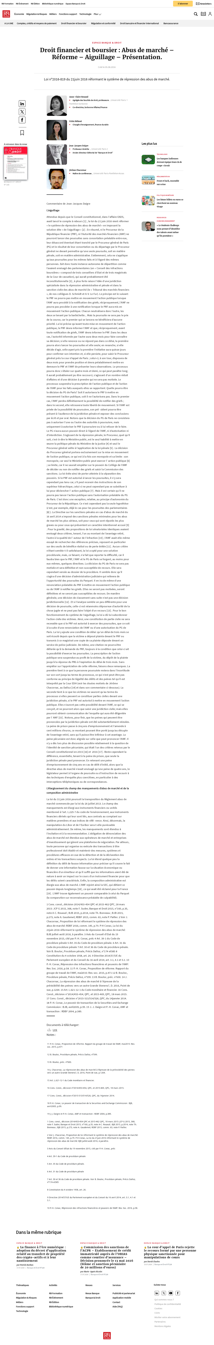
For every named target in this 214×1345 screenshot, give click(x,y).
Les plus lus (149, 143)
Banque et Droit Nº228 (35, 1267)
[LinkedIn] (157, 1293)
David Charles (152, 1261)
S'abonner (183, 3)
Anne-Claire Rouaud (78, 97)
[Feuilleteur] (203, 14)
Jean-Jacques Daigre (78, 146)
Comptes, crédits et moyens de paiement (36, 23)
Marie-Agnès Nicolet (91, 1271)
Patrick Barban (25, 1265)
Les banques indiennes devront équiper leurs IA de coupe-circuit (169, 162)
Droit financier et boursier (73, 23)
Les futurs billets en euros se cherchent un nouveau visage (170, 203)
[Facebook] (178, 1293)
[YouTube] (171, 1293)
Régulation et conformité (103, 23)
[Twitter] (164, 1293)
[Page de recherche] (196, 14)
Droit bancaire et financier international (139, 23)
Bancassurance (170, 23)
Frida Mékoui (75, 121)
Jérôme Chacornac (77, 170)
